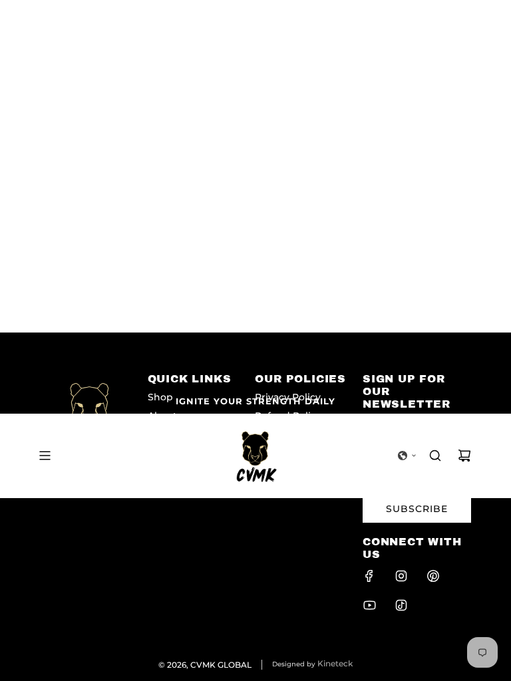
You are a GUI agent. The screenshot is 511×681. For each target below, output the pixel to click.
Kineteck (335, 663)
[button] (407, 455)
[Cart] (464, 455)
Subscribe (417, 509)
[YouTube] (369, 605)
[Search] (435, 455)
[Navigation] (44, 455)
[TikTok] (401, 605)
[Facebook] (369, 576)
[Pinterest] (433, 576)
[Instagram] (401, 576)
